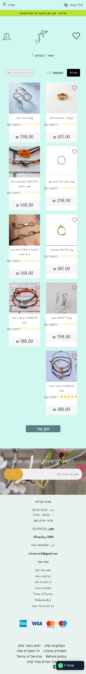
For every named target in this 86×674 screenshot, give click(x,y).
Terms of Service (43, 594)
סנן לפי (73, 72)
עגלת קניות (76, 5)
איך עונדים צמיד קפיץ (43, 606)
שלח (13, 474)
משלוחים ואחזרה (43, 588)
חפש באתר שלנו (43, 570)
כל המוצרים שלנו (43, 582)
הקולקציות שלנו (43, 576)
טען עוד (43, 429)
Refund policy (43, 600)
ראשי (51, 55)
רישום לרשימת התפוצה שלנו (43, 461)
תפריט (11, 5)
